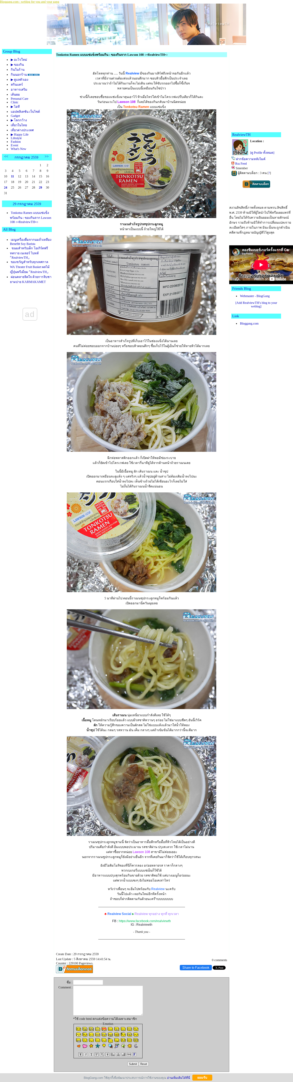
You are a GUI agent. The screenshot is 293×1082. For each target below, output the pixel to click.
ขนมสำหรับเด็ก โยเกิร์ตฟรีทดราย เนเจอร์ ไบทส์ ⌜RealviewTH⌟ (29, 253)
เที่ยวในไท (19, 125)
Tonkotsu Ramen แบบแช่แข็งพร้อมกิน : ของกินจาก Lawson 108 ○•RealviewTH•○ (30, 217)
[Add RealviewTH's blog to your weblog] (256, 304)
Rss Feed (241, 163)
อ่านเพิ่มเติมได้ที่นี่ (178, 1077)
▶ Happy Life (20, 134)
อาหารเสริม (19, 89)
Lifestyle (16, 138)
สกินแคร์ (17, 84)
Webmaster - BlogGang (255, 296)
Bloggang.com (249, 323)
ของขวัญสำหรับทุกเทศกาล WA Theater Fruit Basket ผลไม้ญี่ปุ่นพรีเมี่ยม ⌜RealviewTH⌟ (30, 267)
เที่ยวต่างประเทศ (22, 130)
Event (14, 145)
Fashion (16, 141)
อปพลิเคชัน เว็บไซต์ (25, 111)
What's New (18, 149)
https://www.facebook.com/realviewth (145, 921)
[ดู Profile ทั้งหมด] (262, 152)
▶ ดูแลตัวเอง (19, 79)
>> (47, 156)
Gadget (15, 115)
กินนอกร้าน (19, 74)
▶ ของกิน (17, 64)
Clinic (14, 102)
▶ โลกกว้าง (19, 120)
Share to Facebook (195, 967)
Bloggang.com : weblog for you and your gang (29, 1)
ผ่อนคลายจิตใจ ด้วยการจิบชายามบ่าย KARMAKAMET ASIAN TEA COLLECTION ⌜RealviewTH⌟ (30, 283)
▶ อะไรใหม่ (19, 59)
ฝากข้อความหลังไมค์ (250, 159)
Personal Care (19, 98)
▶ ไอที (15, 106)
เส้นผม (15, 94)
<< (6, 156)
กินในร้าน (18, 69)
